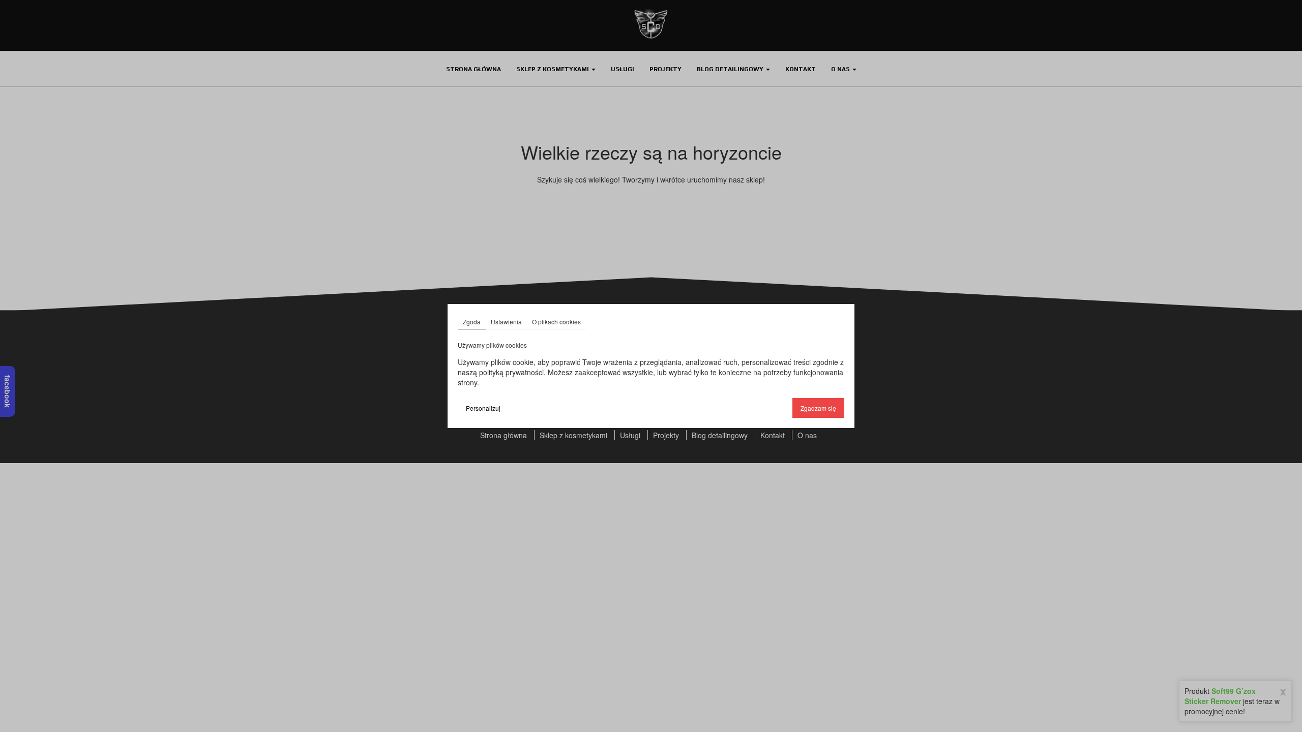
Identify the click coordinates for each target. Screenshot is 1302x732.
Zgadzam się (818, 408)
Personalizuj (483, 408)
